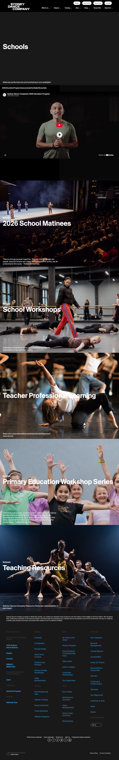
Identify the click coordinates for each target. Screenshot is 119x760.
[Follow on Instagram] (49, 740)
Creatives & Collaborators (96, 682)
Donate (108, 3)
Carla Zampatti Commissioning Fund (68, 653)
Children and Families (39, 663)
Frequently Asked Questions (81, 737)
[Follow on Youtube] (61, 740)
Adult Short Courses (39, 655)
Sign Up (94, 725)
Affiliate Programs (41, 717)
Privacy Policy (94, 753)
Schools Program (13, 691)
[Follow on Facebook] (53, 740)
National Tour (11, 702)
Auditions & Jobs (97, 701)
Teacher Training (41, 700)
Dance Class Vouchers (67, 714)
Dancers (93, 676)
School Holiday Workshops (40, 671)
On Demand (39, 643)
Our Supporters (68, 680)
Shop (86, 8)
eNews (77, 3)
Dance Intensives (41, 705)
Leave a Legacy (68, 667)
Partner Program (69, 645)
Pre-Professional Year (41, 693)
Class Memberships (40, 679)
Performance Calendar (34, 737)
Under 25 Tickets (97, 662)
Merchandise (67, 721)
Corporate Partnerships (67, 673)
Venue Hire (97, 8)
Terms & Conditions (105, 753)
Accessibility (95, 657)
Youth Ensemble (41, 711)
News (92, 706)
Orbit (8, 680)
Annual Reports (96, 651)
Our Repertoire (96, 695)
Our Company (96, 638)
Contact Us (59, 737)
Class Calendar (49, 737)
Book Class (98, 3)
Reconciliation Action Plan (96, 669)
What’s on (45, 8)
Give (77, 8)
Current (9, 659)
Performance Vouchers (67, 698)
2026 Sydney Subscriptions (12, 646)
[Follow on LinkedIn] (69, 740)
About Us (108, 8)
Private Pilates (40, 649)
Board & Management (95, 644)
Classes (56, 8)
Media (93, 712)
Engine (9, 653)
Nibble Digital (14, 754)
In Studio (38, 638)
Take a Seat (67, 661)
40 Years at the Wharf (68, 639)
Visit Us (67, 737)
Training (67, 8)
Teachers (94, 689)
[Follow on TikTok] (57, 740)
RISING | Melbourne (10, 665)
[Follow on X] (65, 740)
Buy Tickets (87, 3)
